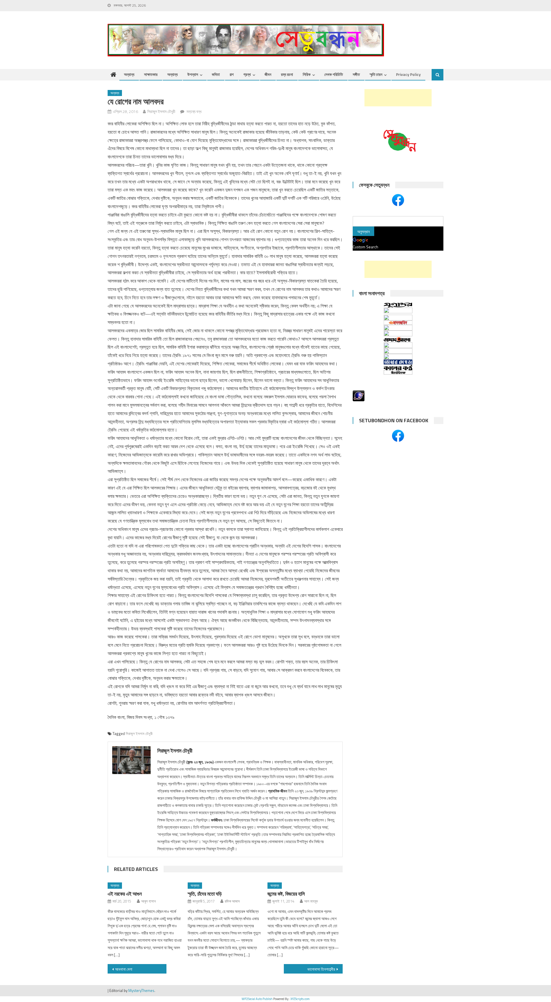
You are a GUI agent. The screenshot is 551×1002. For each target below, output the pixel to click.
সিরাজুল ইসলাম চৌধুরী (161, 111)
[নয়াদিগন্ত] (398, 351)
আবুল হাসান (148, 901)
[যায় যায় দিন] (398, 333)
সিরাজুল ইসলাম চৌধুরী (139, 733)
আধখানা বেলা (123, 969)
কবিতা (216, 74)
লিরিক (307, 74)
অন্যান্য (129, 74)
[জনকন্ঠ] (398, 317)
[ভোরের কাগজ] (398, 362)
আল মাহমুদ (311, 901)
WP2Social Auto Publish (257, 999)
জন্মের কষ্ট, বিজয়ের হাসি (286, 894)
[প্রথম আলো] (398, 339)
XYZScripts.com (300, 999)
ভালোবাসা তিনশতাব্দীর (321, 969)
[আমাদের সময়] (398, 345)
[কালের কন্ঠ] (398, 367)
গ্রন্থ (247, 74)
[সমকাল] (398, 311)
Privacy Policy (408, 74)
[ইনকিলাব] (398, 328)
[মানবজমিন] (398, 322)
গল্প (232, 74)
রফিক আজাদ (232, 901)
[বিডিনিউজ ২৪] (398, 357)
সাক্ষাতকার (151, 74)
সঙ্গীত (356, 74)
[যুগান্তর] (398, 305)
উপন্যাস (192, 74)
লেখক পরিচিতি (333, 74)
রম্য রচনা (287, 74)
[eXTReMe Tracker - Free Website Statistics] (358, 395)
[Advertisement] (398, 97)
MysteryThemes (141, 990)
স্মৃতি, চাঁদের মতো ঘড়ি (205, 894)
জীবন (268, 74)
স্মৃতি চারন (376, 74)
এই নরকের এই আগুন (125, 894)
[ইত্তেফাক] (398, 372)
